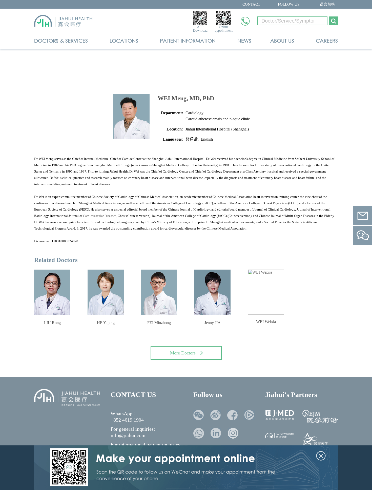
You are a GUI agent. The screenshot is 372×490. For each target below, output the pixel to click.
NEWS (244, 41)
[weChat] (198, 415)
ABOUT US (282, 41)
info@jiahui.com (128, 435)
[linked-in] (216, 433)
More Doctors (183, 352)
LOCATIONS (124, 41)
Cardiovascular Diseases (99, 216)
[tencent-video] (249, 415)
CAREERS (327, 41)
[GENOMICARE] (315, 440)
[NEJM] (320, 416)
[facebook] (232, 415)
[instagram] (233, 433)
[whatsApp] (198, 433)
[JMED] (279, 415)
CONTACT (251, 4)
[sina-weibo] (215, 415)
